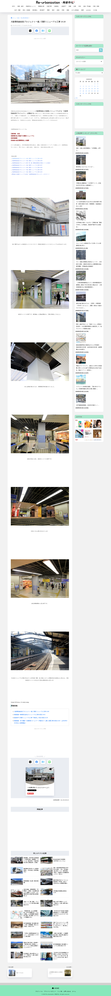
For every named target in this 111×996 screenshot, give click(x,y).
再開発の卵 (41, 6)
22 (94, 91)
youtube (88, 10)
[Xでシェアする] (30, 31)
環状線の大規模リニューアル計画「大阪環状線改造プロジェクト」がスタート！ (31, 174)
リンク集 (59, 991)
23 (97, 91)
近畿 (70, 6)
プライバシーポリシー (50, 991)
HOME (56, 988)
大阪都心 (56, 6)
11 (83, 88)
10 (80, 88)
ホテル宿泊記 (75, 10)
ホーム (74, 991)
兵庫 (74, 6)
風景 (82, 10)
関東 (48, 10)
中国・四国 (96, 6)
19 (86, 91)
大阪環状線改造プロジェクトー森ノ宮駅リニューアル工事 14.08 (27, 160)
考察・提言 (20, 6)
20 (89, 91)
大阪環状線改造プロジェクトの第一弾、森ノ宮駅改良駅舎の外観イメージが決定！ (31, 163)
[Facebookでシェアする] (36, 31)
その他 (95, 10)
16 (97, 88)
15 (94, 88)
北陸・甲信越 (87, 6)
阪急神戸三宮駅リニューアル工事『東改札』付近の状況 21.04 (31, 717)
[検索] (101, 50)
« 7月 (76, 98)
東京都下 (42, 10)
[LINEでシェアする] (49, 31)
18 (83, 91)
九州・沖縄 (17, 10)
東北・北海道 (26, 10)
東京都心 (35, 10)
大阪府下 (63, 6)
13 (89, 88)
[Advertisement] (40, 51)
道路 (68, 10)
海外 (53, 10)
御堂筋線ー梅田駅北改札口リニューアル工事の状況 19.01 (29, 714)
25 (83, 93)
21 (92, 91)
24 (80, 93)
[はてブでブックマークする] (43, 31)
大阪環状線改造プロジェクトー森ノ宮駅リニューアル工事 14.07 (27, 165)
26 (86, 93)
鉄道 (58, 10)
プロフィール (39, 991)
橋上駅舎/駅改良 (65, 800)
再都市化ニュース (31, 6)
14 (92, 88)
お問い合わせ (67, 991)
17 (80, 91)
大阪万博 (49, 6)
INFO (13, 6)
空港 (63, 10)
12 (86, 88)
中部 (79, 6)
